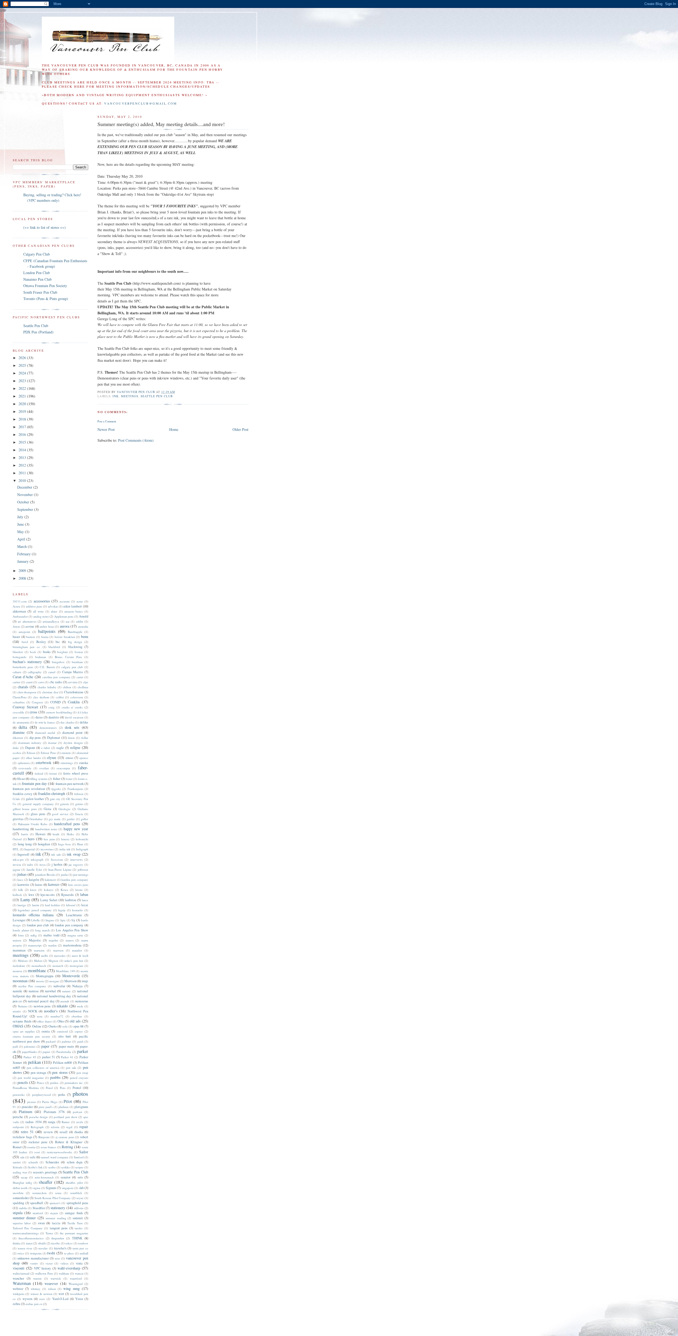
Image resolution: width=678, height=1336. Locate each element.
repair (83, 1126)
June (21, 524)
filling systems (38, 779)
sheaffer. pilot (74, 1183)
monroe (17, 971)
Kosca (64, 890)
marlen (52, 945)
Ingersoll (23, 854)
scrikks (65, 1167)
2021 (23, 396)
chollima (83, 687)
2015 (23, 442)
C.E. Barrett (47, 667)
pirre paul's (45, 1107)
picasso (31, 1102)
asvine (29, 626)
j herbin (57, 864)
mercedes (59, 956)
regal (69, 1127)
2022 (23, 388)
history (65, 839)
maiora (17, 940)
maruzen (39, 950)
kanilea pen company (74, 880)
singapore (68, 1188)
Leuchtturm (74, 915)
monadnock (39, 966)
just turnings (80, 875)
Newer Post (106, 429)
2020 (23, 403)
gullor (84, 819)
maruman (19, 950)
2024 (23, 373)
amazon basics (73, 611)
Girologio (64, 809)
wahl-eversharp (68, 1268)
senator (65, 1177)
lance (85, 900)
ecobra (17, 753)
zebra (16, 1304)
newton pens (42, 1006)
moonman (20, 980)
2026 (23, 357)
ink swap (73, 854)
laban (84, 894)
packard (51, 1041)
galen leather (35, 799)
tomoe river (25, 1248)
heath (56, 834)
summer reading (56, 1218)
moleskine (19, 966)
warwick (56, 1278)
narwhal (50, 991)
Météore (23, 961)
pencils (22, 1082)
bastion (30, 637)
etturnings (67, 763)
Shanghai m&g (22, 1183)
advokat (53, 606)
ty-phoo (69, 1253)
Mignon (53, 961)
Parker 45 (30, 1057)
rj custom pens (65, 1137)
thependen (57, 1238)
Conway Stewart (25, 706)
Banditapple (75, 632)
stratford (38, 1213)
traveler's (60, 1248)
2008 (23, 578)
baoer (16, 637)
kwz (31, 894)
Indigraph (82, 849)
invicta (17, 864)
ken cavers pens (78, 885)
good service (60, 814)
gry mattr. (55, 819)
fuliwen (78, 794)
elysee (51, 757)
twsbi (51, 1252)
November (25, 494)
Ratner (66, 1122)
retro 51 (27, 1131)
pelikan (34, 1062)
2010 (23, 480)
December (25, 487)
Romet (17, 1147)
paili (15, 1046)
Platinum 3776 (54, 1112)
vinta (79, 1263)
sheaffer (45, 1182)
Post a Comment (106, 421)
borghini (62, 652)
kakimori (50, 880)
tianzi (29, 1243)
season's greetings (45, 1172)
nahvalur (59, 986)
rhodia (78, 1132)
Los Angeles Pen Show (72, 930)
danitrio (53, 717)
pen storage (38, 1072)
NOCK (32, 1011)
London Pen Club (36, 272)
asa (67, 621)
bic (58, 642)
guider (71, 819)
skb (81, 1188)
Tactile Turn (75, 1223)
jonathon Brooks (45, 875)
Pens (62, 1088)
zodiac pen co (33, 1304)
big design (75, 642)
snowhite (18, 1193)
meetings (130, 396)
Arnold (83, 616)
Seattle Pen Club (157, 396)
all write (38, 611)
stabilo (23, 1208)
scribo (52, 1167)
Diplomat (53, 737)
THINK (77, 1238)
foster (69, 779)
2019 (23, 411)
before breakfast (65, 637)
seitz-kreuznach (44, 1177)
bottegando (19, 657)
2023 (23, 380)
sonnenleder (21, 1198)
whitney (36, 1289)
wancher (18, 1278)
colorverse (76, 697)
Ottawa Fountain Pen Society (45, 285)
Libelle (35, 920)
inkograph (37, 859)
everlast (44, 768)
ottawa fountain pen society (31, 1036)
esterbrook (43, 762)
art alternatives (27, 621)
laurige (21, 905)
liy (73, 920)
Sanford (79, 1157)
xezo (42, 1299)
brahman (40, 657)
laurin (35, 905)
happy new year (76, 828)
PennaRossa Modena (26, 1088)
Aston (16, 626)
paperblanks (29, 1052)
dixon (71, 738)
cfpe (85, 682)
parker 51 (48, 1057)
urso (57, 1258)
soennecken (39, 1193)
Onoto (52, 1026)
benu (84, 636)
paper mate (66, 1046)
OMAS (18, 1026)
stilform (78, 1208)
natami (66, 991)
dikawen (18, 738)
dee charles (67, 722)
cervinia (72, 682)
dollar (84, 738)
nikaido (62, 1005)
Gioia (47, 809)
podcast (77, 1112)
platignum (81, 1107)
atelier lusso (47, 626)
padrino (66, 1041)
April (21, 539)
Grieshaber (36, 819)
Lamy (25, 899)
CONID (55, 702)
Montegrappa (44, 976)
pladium (64, 1107)
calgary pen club (72, 667)
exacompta (63, 768)
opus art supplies (24, 1031)
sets (80, 1177)
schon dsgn (74, 1162)
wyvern (27, 1299)
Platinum (25, 1111)
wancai (79, 1273)
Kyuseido (67, 894)
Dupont (30, 747)
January (23, 561)
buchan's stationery (27, 661)
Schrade (18, 1167)
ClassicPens (19, 697)
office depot (44, 1021)
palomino (29, 1046)
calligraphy (35, 672)
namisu (33, 991)
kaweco (53, 884)
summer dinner (24, 1217)
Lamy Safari (48, 900)
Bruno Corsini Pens (68, 657)
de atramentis (21, 722)
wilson (52, 1289)
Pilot (68, 1101)
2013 (23, 457)
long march (42, 930)
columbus (19, 702)
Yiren (79, 1299)
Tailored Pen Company (28, 1228)
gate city (55, 799)
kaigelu (34, 879)
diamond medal (45, 733)
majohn (53, 940)
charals (23, 686)
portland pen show (65, 1117)
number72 (57, 1016)
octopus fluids (22, 1021)
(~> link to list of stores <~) (44, 227)
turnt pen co (80, 1248)
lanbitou (70, 900)
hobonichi (82, 839)
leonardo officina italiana (33, 914)
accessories (42, 601)
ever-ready (25, 768)
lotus (21, 935)
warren (37, 1278)
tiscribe (55, 1243)
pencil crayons (79, 1078)
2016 (23, 434)
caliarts (17, 672)
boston (79, 652)
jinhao (21, 874)
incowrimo (47, 849)
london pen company (69, 925)
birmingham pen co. (27, 647)
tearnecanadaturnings (26, 1233)
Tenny (49, 1233)
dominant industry (29, 743)
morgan (54, 981)
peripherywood (41, 1095)
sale (22, 1157)
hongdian (44, 844)
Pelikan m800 (62, 1062)
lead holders (52, 905)
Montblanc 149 (65, 971)
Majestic (35, 940)
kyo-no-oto (48, 894)
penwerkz (19, 1095)
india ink (64, 849)
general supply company (38, 804)
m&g (33, 935)
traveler (43, 1248)
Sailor (83, 1151)
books (47, 652)
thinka (16, 1243)
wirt (61, 1294)
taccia (56, 1223)
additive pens (34, 606)
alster (54, 611)
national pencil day (41, 1001)
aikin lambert (72, 606)
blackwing (75, 647)
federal (39, 773)
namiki (17, 991)
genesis (64, 804)
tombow (83, 1243)
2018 (23, 419)
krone (79, 890)
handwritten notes (46, 829)
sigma (36, 1188)
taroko (79, 1228)
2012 (23, 465)
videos (64, 1263)
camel (51, 672)
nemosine (81, 1001)
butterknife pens (23, 667)
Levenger (19, 920)
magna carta (75, 935)
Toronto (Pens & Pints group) (45, 298)
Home (173, 429)
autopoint (24, 632)
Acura (16, 606)
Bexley (41, 642)
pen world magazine (31, 1078)
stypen (54, 1213)
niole (80, 1006)
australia (83, 626)
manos (70, 940)
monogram (76, 966)
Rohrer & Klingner (69, 1142)
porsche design (38, 1117)
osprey (79, 1031)
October (23, 501)
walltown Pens (44, 1273)
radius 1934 (33, 1122)
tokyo (69, 1243)
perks (61, 1094)
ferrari (53, 773)
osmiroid (62, 1031)
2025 (23, 365)
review (48, 1132)
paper (45, 1046)
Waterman (22, 1283)
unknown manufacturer (32, 1258)
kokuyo (48, 890)
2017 (23, 426)
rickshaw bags (22, 1137)
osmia (46, 1031)
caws (41, 682)
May (21, 531)
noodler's (50, 1010)
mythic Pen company (32, 986)
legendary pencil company (35, 910)
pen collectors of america (43, 1068)
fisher (56, 778)
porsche (18, 1117)
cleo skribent (41, 697)
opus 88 (78, 1026)
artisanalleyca (51, 621)
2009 (23, 570)
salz (32, 1157)
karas (38, 884)
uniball (84, 1253)
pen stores (59, 1072)
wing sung (71, 1288)
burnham (77, 662)
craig (51, 707)
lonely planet (21, 930)
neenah (64, 1001)
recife (79, 1122)
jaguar (16, 870)
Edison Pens (48, 753)
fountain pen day (34, 783)
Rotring (67, 1146)
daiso (39, 717)
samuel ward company (54, 1157)
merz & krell (80, 956)
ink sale (56, 854)
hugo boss (64, 844)
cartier (16, 682)
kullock (17, 895)
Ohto (60, 1021)
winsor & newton (41, 1294)
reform (55, 1127)
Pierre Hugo (49, 1102)
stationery (58, 1207)
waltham (64, 1273)
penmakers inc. (74, 1083)
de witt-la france (45, 722)
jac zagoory (76, 864)
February (24, 553)
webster (18, 1288)
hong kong (25, 844)
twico (20, 1253)
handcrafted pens (67, 823)
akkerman (19, 611)
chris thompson (27, 692)
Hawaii (40, 834)
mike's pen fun (73, 961)
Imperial (29, 849)
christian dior (50, 692)
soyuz (79, 1198)
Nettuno (23, 1006)
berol (25, 642)
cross (33, 711)
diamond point (72, 732)
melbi (44, 956)
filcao (21, 778)
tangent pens (59, 1228)
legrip (61, 910)
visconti (18, 1268)
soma (58, 1193)
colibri (60, 697)
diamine (19, 732)
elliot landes (33, 758)
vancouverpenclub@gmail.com (140, 103)
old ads (75, 1021)
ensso (69, 758)
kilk (20, 890)
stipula (18, 1212)
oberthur (77, 1016)
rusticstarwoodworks (59, 1152)
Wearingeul (76, 1284)
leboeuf (70, 905)
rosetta (31, 1147)
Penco (40, 1083)
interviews (76, 859)
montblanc (37, 970)
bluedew (18, 652)
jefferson (83, 870)
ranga (51, 1122)
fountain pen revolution (29, 789)
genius (79, 804)
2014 (23, 449)
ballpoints (47, 631)
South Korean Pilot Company (52, 1198)
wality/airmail (21, 1273)
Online (36, 1026)
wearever (51, 1283)
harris (24, 834)
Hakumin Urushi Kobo (32, 824)
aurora (64, 626)
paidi (80, 1041)
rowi (37, 1152)
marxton (58, 950)
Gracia (79, 814)
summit (78, 1218)
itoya (42, 864)
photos (80, 1093)
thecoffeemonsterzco (31, 1238)
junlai (64, 875)
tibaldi (42, 1243)
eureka (83, 763)
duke (16, 748)
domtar (52, 743)
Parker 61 (67, 1057)
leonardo (77, 910)
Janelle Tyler (34, 870)
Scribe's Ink (35, 1167)
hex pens (49, 839)
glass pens (38, 814)
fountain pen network (70, 783)
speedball (36, 1203)
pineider (27, 1107)
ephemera (24, 763)
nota (39, 1016)
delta (23, 727)
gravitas (18, 819)
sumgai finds (74, 1213)
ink (116, 396)
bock (33, 652)
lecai (84, 905)
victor (49, 1263)
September (25, 509)
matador (77, 950)
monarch (57, 966)
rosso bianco (48, 1147)
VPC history (42, 1268)
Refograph (37, 1127)
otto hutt (64, 1036)
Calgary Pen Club (36, 254)
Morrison (70, 981)
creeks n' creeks (72, 707)
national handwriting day (54, 996)
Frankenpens (75, 789)
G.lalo (16, 799)
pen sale (71, 1068)
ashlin (79, 621)
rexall (64, 1132)
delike (84, 722)
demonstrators (48, 728)
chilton (67, 687)
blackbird (54, 647)
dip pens (35, 737)
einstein (66, 753)
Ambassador (20, 616)
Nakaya (77, 986)
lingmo (50, 920)
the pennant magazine (74, 1233)
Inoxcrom (57, 859)
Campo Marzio (72, 672)
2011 (23, 472)
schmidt (33, 1162)
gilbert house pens (25, 809)
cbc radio (56, 682)
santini (17, 1162)
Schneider (52, 1162)
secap (24, 1177)
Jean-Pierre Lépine (59, 870)
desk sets (72, 727)
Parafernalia (63, 1052)
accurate (65, 601)
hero (31, 838)
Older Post (240, 429)
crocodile (18, 712)
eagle (60, 747)
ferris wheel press (75, 773)
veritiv (34, 1263)
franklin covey (22, 794)
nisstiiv (17, 1011)
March (22, 546)
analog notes (41, 616)
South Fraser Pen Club (40, 292)
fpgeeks (56, 789)
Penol (49, 1088)
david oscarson (74, 717)
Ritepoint (44, 1137)
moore (40, 981)
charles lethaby (47, 687)
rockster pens (38, 1142)
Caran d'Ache (23, 676)
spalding (18, 1203)
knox (33, 890)
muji (85, 981)
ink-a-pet (18, 859)
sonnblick (76, 1193)
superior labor (22, 1223)
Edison (31, 753)
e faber (45, 748)
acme (80, 601)
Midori (38, 961)
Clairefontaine (73, 692)
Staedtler (39, 1208)
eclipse (75, 747)
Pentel (77, 1087)
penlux (54, 1083)
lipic (63, 920)
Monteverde (71, 975)
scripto (79, 1167)
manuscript (35, 945)
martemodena (72, 945)
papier (46, 1052)
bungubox (58, 662)
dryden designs (73, 743)
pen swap (82, 1073)
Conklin (74, 701)
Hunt (80, 844)
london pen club (38, 925)
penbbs (55, 1077)
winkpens (18, 1294)
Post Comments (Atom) (136, 440)
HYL (16, 849)
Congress (37, 702)
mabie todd (51, 935)
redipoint (18, 1127)
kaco (20, 880)
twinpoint (36, 1253)
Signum (51, 1188)
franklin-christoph (51, 793)
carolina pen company (56, 677)
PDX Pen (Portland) (38, 331)
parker (82, 1051)
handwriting (21, 829)
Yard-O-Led (60, 1299)
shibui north (20, 1188)
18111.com (20, 601)
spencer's (55, 1203)
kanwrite (23, 884)
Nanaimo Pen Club (37, 279)
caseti (29, 682)
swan (41, 1223)
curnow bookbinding (59, 712)
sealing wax (20, 1172)
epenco (83, 758)
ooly (65, 1026)
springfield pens (77, 1203)
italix (30, 864)
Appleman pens (63, 616)
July (20, 516)
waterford (76, 1278)
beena (44, 637)
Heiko (70, 834)
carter (80, 677)
